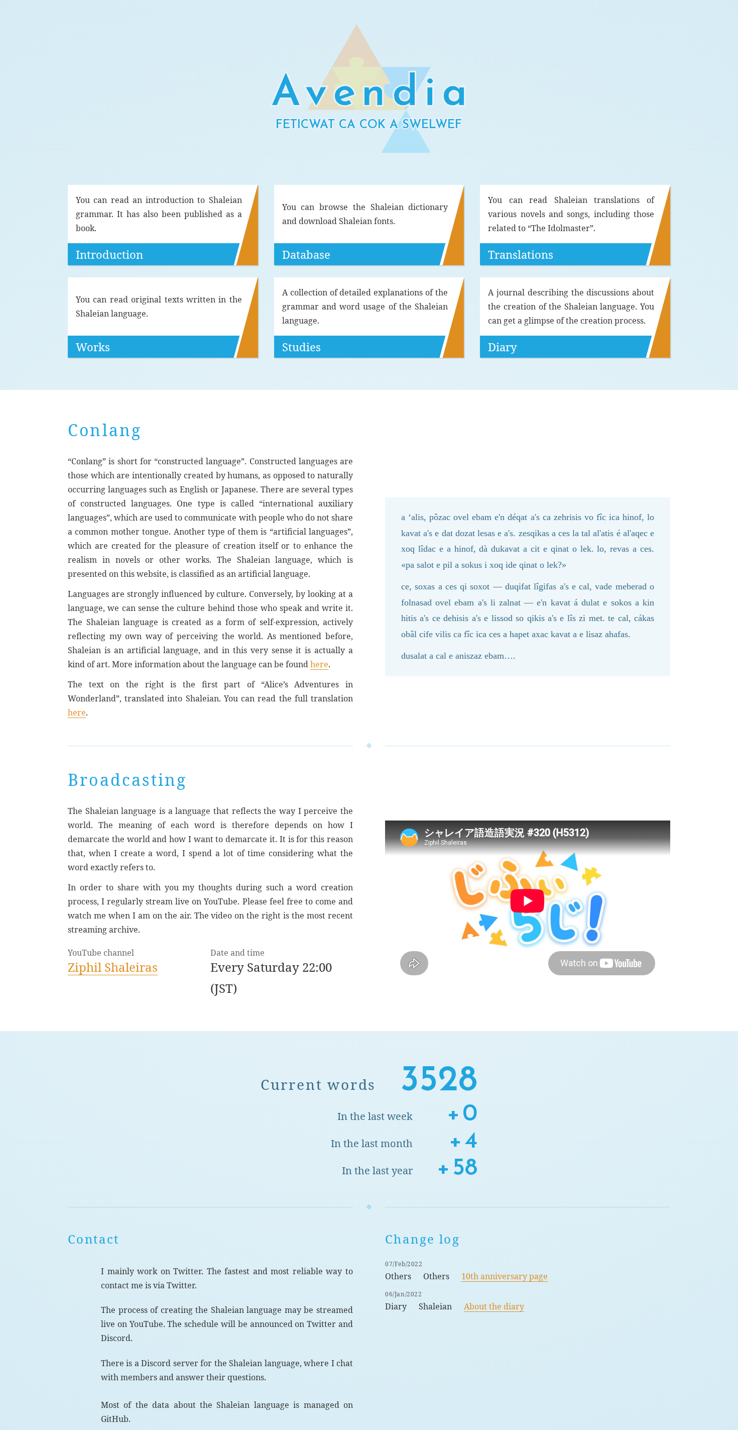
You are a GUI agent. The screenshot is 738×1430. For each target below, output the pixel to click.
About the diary (494, 1306)
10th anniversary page (504, 1276)
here (319, 664)
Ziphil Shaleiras (113, 967)
